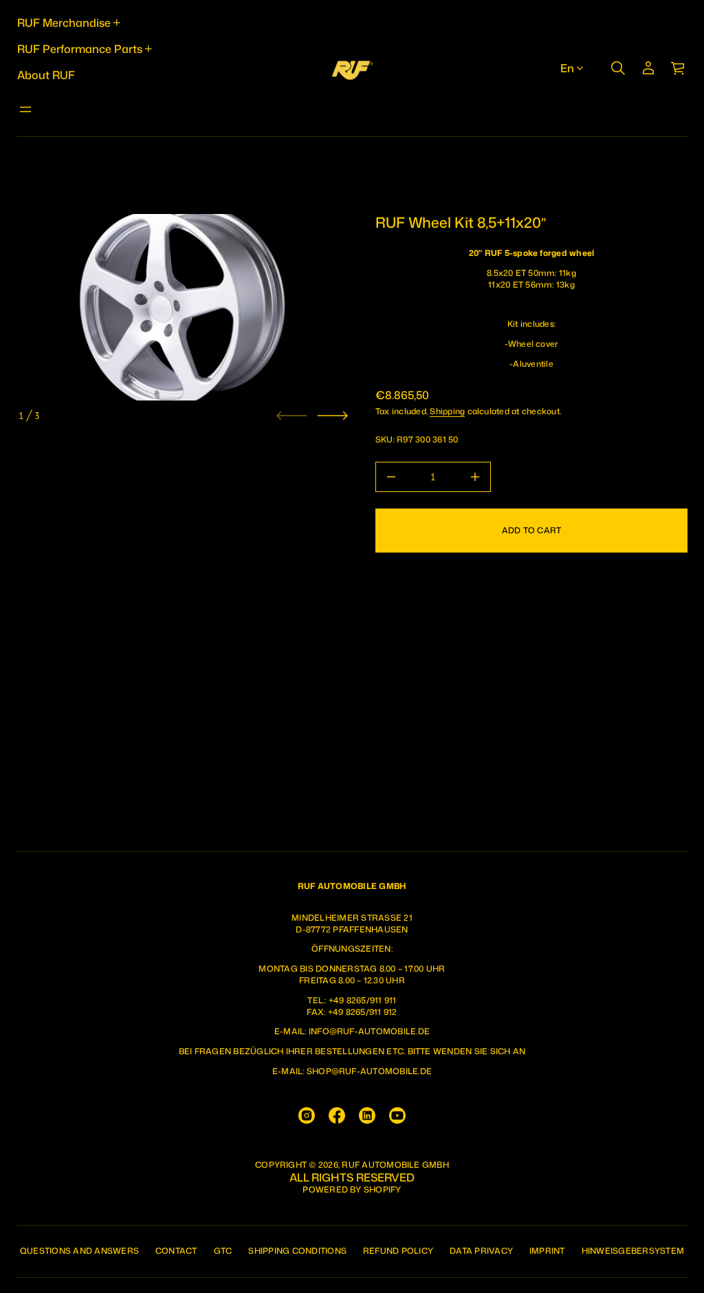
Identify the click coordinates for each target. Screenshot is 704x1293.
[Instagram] (307, 1115)
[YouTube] (397, 1115)
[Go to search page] (618, 68)
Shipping (447, 411)
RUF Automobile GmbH (395, 1165)
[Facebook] (337, 1115)
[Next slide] (333, 415)
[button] (618, 68)
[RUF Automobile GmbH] (352, 68)
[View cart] (678, 68)
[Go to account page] (648, 68)
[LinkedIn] (367, 1115)
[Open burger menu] (25, 109)
